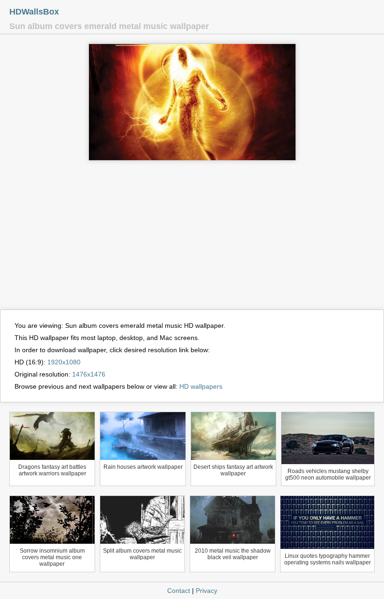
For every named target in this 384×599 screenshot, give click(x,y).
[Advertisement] (192, 239)
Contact (178, 590)
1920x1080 (64, 362)
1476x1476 (88, 374)
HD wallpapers (200, 386)
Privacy (206, 590)
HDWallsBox (34, 11)
